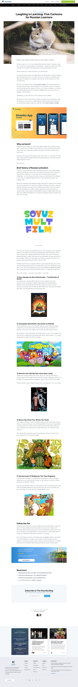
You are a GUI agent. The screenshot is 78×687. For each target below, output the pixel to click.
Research (29, 4)
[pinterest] (39, 680)
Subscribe (64, 4)
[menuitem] (19, 5)
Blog (34, 669)
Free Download (36, 667)
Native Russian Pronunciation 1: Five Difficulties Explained (33, 575)
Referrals (35, 671)
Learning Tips (19, 4)
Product (24, 4)
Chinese (50, 4)
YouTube (34, 580)
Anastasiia (42, 611)
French (37, 4)
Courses (26, 663)
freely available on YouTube (52, 103)
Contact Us (44, 669)
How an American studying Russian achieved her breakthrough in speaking (20, 644)
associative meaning (41, 84)
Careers (43, 663)
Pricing (26, 665)
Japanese (54, 4)
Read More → (53, 673)
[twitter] (36, 680)
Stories (33, 4)
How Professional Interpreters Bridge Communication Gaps (62, 667)
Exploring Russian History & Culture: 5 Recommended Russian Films (35, 572)
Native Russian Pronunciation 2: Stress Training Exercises (32, 577)
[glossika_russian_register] (39, 555)
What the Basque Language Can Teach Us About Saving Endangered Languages (60, 664)
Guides (34, 663)
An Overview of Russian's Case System (20, 649)
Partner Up (44, 667)
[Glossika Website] (6, 1)
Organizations (27, 669)
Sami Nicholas (36, 611)
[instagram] (32, 680)
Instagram (39, 580)
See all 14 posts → (19, 652)
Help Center (35, 665)
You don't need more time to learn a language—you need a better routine (61, 670)
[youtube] (29, 680)
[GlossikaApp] (39, 122)
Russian (46, 4)
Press (43, 665)
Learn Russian (19, 632)
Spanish (41, 4)
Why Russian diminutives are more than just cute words (19, 639)
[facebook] (26, 680)
